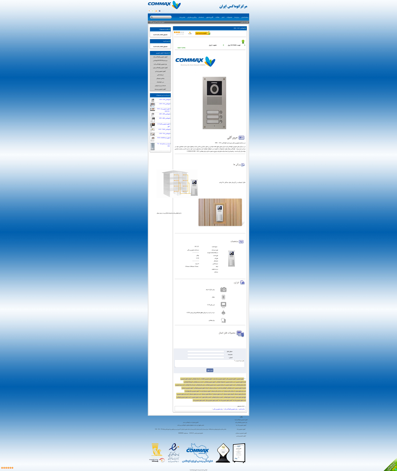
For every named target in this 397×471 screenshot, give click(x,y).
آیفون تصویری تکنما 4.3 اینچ (163, 125)
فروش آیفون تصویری (186, 379)
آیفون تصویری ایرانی (160, 71)
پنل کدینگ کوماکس (190, 385)
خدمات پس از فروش (160, 85)
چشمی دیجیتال (160, 78)
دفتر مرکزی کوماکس (241, 385)
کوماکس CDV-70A (164, 133)
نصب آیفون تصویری (230, 385)
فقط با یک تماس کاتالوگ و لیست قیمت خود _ (237, 22)
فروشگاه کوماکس (188, 382)
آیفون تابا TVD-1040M (163, 138)
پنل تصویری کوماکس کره (160, 64)
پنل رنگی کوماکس (200, 385)
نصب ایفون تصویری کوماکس (184, 397)
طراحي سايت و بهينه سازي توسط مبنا (198, 470)
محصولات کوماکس (220, 382)
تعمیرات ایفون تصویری (240, 388)
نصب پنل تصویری (180, 385)
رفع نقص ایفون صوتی (241, 397)
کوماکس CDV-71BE (164, 129)
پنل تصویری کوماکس (210, 385)
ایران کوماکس (230, 388)
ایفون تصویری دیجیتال (187, 388)
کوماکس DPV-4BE (164, 118)
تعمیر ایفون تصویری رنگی (212, 400)
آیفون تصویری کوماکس (209, 382)
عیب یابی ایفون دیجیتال (195, 394)
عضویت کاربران (178, 11)
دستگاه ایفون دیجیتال (207, 394)
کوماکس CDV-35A (164, 104)
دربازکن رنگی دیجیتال (229, 391)
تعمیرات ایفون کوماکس (229, 397)
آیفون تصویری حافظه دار (206, 379)
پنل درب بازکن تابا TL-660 (163, 145)
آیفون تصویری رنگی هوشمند (192, 391)
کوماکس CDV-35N (164, 99)
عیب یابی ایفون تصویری (182, 394)
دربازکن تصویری (220, 385)
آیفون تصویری (240, 379)
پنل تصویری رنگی (217, 409)
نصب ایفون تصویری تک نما (239, 400)
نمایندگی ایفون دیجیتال (240, 394)
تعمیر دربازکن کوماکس (217, 397)
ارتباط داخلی (160, 74)
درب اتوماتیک (160, 82)
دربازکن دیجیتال (213, 388)
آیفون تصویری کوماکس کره (160, 56)
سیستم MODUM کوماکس (160, 60)
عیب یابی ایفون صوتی (240, 391)
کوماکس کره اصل (222, 388)
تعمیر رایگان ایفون (206, 397)
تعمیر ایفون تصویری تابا (199, 400)
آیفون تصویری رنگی (231, 379)
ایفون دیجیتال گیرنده (205, 391)
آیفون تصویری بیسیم (160, 89)
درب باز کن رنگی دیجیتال (217, 391)
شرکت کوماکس (195, 379)
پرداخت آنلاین (189, 11)
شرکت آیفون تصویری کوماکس (201, 388)
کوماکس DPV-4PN (164, 114)
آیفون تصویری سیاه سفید (219, 379)
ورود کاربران (167, 11)
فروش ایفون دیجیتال (228, 394)
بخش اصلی (242, 409)
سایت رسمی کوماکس (198, 382)
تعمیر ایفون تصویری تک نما (225, 400)
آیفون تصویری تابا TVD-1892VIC (163, 110)
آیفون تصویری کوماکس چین (160, 67)
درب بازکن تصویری (230, 382)
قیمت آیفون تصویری (241, 382)
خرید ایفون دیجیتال (217, 394)
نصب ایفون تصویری (196, 397)
